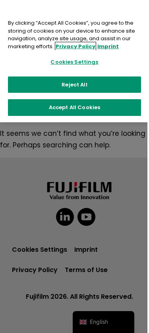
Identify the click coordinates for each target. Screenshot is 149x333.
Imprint (108, 46)
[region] (74, 61)
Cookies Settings (74, 62)
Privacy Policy (75, 46)
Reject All (74, 84)
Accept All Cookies (74, 107)
